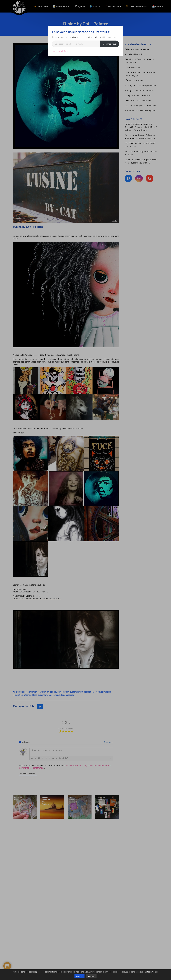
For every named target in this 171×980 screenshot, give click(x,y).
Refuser (91, 976)
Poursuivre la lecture (59, 51)
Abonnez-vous (109, 44)
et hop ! (79, 976)
